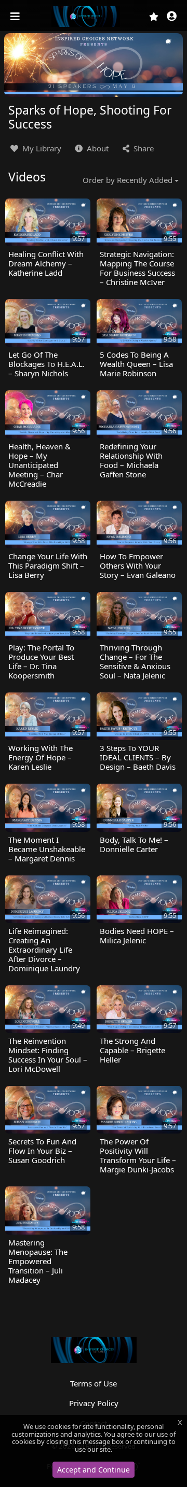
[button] (172, 17)
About (97, 148)
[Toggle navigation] (16, 16)
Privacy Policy (93, 1403)
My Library (40, 148)
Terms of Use (93, 1383)
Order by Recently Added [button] (127, 180)
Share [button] (142, 148)
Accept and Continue (93, 1470)
